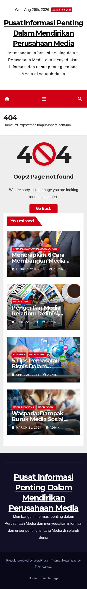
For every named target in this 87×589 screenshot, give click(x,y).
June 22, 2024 (27, 322)
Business (19, 354)
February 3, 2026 (31, 269)
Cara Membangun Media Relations (35, 248)
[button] (80, 99)
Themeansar (43, 566)
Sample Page (49, 578)
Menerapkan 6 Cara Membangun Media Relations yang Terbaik (43, 260)
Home (8, 125)
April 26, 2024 (28, 374)
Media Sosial (21, 301)
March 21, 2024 (29, 427)
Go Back (43, 208)
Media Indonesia (23, 407)
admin (58, 269)
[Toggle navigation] (44, 99)
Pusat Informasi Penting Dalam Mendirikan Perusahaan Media (43, 33)
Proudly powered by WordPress (27, 560)
